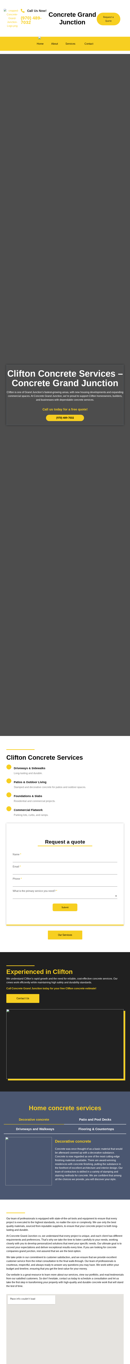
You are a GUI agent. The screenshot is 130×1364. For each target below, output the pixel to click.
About (54, 43)
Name (17, 854)
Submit (65, 907)
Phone (17, 879)
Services (70, 43)
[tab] (34, 1119)
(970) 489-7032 (31, 20)
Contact (88, 43)
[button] (71, 44)
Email (17, 866)
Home (40, 43)
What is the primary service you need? (35, 891)
